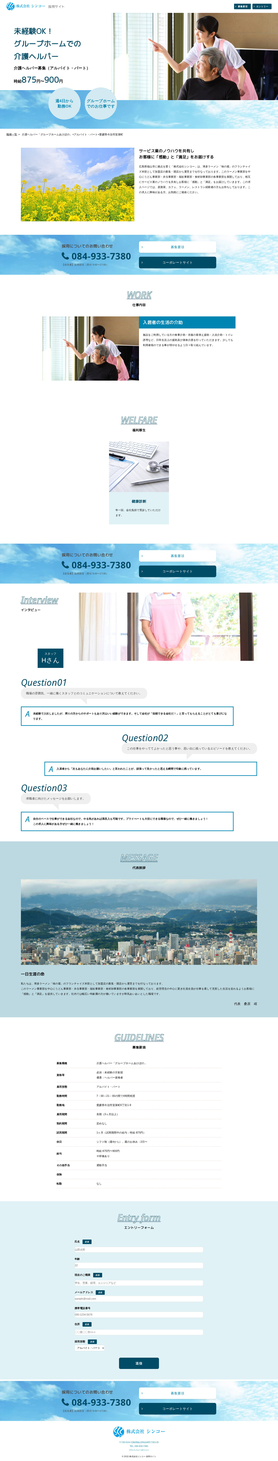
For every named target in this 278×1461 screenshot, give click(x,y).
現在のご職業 (83, 1275)
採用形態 (80, 1341)
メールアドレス (84, 1292)
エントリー (262, 6)
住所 (77, 1324)
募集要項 (243, 6)
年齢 (77, 1259)
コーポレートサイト (177, 262)
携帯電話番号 (83, 1308)
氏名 (77, 1241)
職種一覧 (11, 134)
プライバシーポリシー (139, 1450)
